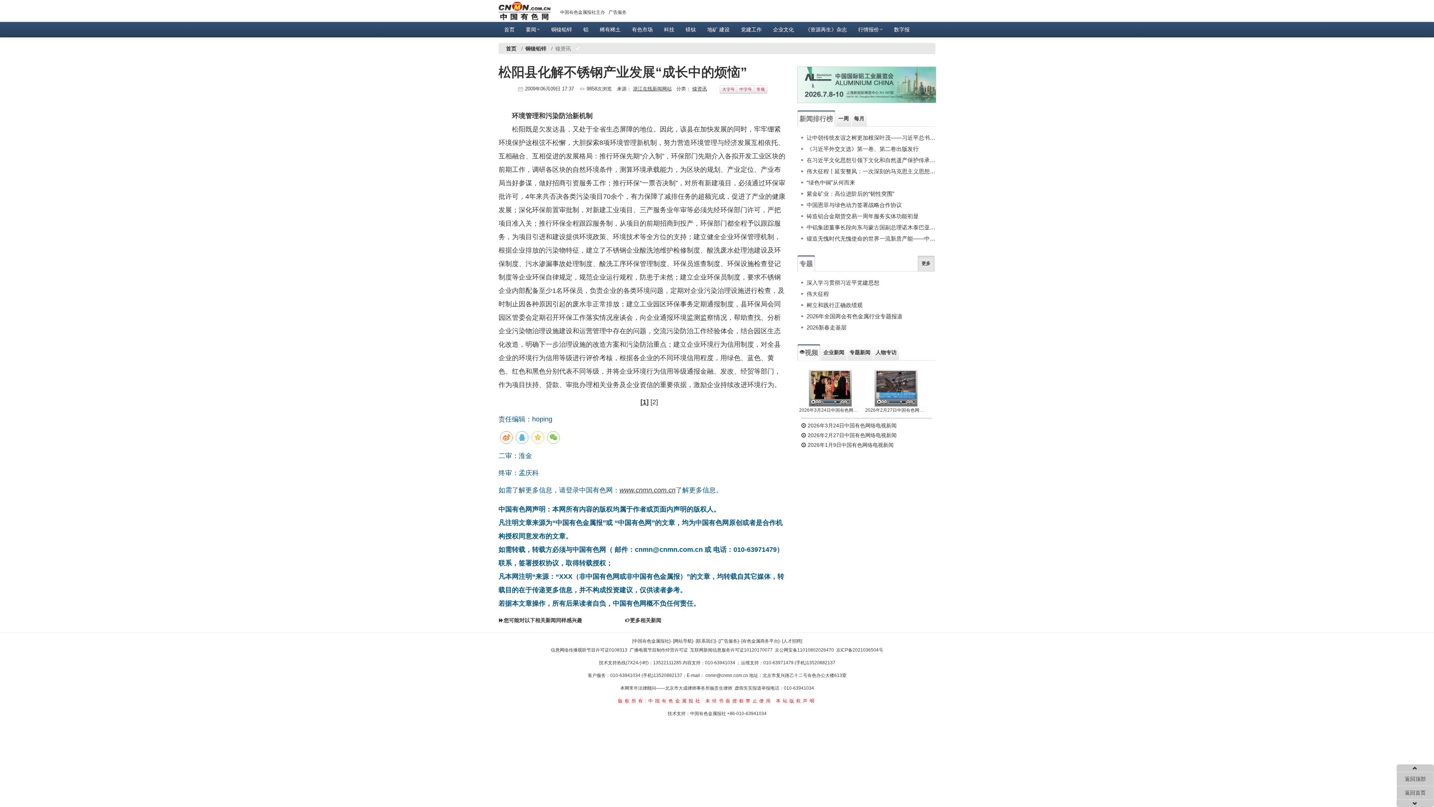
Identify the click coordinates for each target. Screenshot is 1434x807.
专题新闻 (860, 352)
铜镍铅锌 (561, 30)
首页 (509, 30)
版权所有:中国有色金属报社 (660, 701)
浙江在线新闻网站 (652, 89)
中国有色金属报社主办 (582, 12)
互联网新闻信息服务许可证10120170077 (731, 650)
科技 (669, 30)
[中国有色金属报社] (651, 641)
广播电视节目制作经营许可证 (659, 650)
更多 (926, 263)
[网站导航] (683, 641)
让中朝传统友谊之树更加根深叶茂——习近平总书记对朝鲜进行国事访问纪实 (871, 137)
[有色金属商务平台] (760, 641)
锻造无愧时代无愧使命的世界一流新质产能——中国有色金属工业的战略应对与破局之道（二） (871, 238)
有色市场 (642, 30)
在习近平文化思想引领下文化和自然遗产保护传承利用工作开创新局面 (871, 160)
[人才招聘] (792, 641)
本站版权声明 (796, 701)
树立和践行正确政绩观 (835, 305)
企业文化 (783, 30)
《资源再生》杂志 (826, 30)
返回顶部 (1415, 779)
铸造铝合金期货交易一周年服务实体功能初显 (863, 216)
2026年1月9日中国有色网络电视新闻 (850, 445)
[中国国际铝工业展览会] (866, 85)
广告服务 (618, 12)
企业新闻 (833, 352)
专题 (806, 264)
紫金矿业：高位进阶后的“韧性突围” (850, 194)
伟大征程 (818, 294)
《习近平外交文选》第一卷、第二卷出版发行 (863, 149)
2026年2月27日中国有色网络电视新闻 (896, 410)
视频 (811, 352)
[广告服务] (728, 641)
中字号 (745, 89)
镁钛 (691, 30)
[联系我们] (706, 641)
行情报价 (868, 30)
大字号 (728, 89)
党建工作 (751, 30)
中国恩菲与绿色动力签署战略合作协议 (854, 205)
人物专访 (886, 352)
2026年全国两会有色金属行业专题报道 (855, 316)
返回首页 (1415, 793)
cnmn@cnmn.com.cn (727, 675)
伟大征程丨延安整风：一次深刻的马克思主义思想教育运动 (871, 171)
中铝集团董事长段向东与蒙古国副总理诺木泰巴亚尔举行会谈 (871, 227)
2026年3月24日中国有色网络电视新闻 (830, 410)
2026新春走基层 (827, 327)
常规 (761, 89)
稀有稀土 (610, 30)
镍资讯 (699, 89)
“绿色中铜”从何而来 (831, 182)
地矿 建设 (718, 30)
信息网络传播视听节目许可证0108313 (589, 650)
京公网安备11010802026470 (804, 650)
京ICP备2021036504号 (859, 650)
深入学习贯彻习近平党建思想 (843, 282)
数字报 (902, 30)
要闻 (531, 30)
